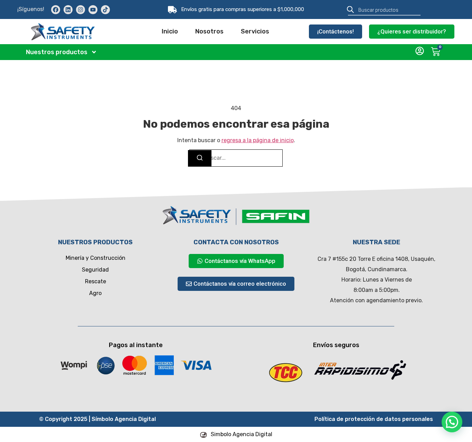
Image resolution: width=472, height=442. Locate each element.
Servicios (255, 31)
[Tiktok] (105, 9)
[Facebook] (55, 9)
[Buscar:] (236, 158)
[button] (452, 422)
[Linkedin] (68, 9)
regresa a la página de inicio (257, 140)
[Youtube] (92, 9)
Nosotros (209, 31)
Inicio (170, 31)
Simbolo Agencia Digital (241, 434)
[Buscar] (199, 158)
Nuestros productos (56, 52)
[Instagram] (80, 9)
